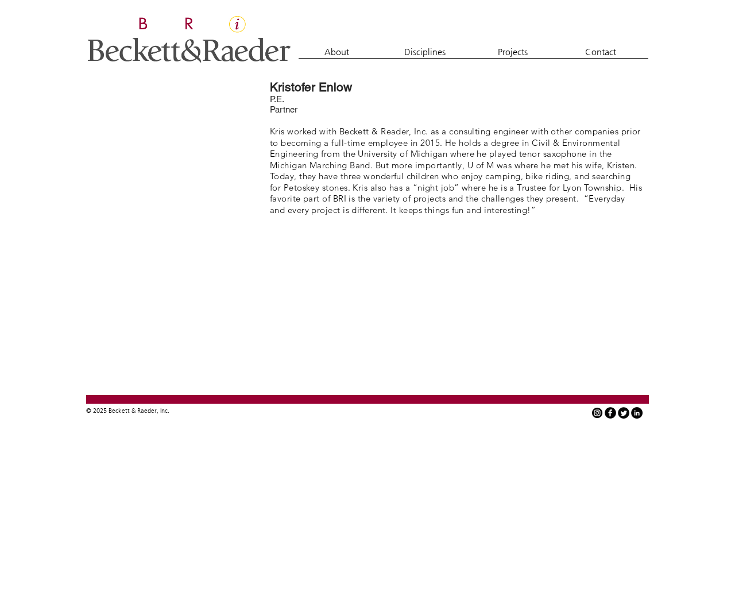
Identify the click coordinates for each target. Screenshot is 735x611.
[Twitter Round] (623, 413)
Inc (164, 410)
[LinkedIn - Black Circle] (637, 413)
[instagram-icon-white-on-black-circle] (597, 413)
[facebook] (610, 413)
